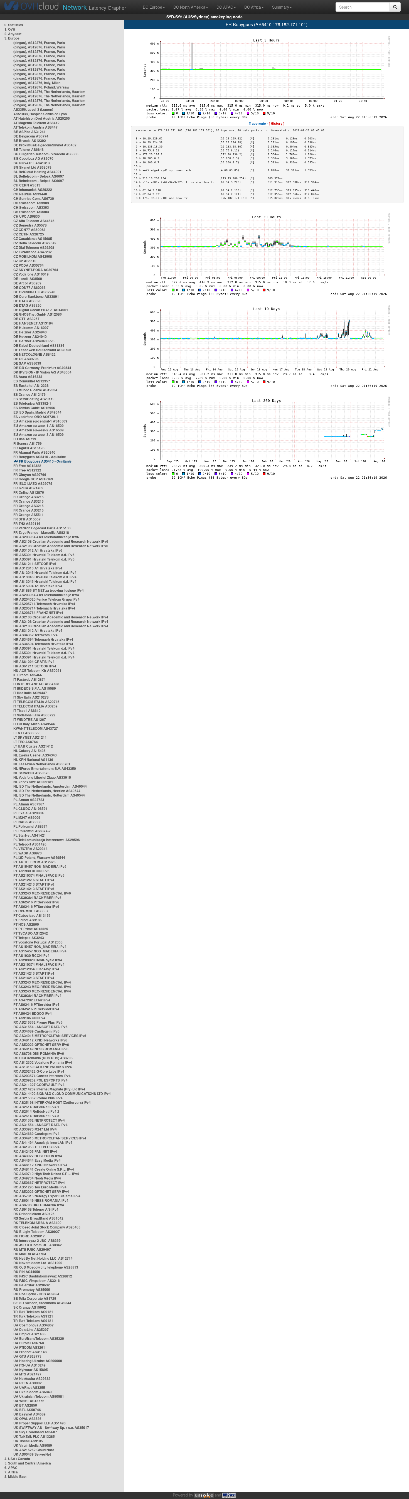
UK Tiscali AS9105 (28, 1440)
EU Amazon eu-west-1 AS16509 (38, 425)
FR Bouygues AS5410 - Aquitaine (39, 456)
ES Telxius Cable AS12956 (34, 407)
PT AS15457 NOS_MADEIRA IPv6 (39, 866)
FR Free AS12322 (27, 465)
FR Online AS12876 (28, 492)
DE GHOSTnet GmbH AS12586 (37, 314)
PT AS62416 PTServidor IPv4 (36, 1004)
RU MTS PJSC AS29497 (32, 1249)
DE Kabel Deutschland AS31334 (38, 345)
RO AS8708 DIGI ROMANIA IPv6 (38, 1053)
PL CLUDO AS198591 (30, 808)
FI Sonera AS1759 (27, 443)
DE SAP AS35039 (27, 363)
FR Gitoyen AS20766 (29, 474)
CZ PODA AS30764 (28, 265)
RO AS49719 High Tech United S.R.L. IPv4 (46, 1173)
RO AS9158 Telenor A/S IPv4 (35, 1209)
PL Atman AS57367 (28, 804)
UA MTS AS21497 (27, 1374)
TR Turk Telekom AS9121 (33, 1311)
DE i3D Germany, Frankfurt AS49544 (42, 367)
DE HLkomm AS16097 (31, 327)
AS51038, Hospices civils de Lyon (40, 113)
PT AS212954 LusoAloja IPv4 (36, 968)
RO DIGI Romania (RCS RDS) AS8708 (43, 1057)
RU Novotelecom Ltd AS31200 (37, 1262)
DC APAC (224, 7)
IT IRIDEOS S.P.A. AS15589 (34, 688)
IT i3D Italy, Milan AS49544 (34, 723)
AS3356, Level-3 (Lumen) (33, 109)
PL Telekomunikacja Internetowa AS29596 (46, 839)
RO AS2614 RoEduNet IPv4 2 (36, 1111)
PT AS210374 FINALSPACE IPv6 (39, 875)
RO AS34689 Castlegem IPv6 (36, 1031)
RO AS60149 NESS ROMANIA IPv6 (40, 1048)
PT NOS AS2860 (26, 924)
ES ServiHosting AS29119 (34, 398)
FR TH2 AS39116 (26, 523)
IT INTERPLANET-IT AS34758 (36, 683)
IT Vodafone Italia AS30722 (34, 714)
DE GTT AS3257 (26, 318)
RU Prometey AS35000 (31, 1289)
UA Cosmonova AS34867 (33, 1325)
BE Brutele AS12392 (29, 140)
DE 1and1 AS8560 (27, 278)
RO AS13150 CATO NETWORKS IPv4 (42, 1066)
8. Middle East (15, 1476)
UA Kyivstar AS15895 (30, 1369)
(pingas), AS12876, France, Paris (39, 42)
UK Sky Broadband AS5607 (35, 1431)
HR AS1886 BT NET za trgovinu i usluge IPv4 (48, 590)
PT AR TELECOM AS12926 (34, 861)
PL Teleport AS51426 (29, 844)
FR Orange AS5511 (28, 514)
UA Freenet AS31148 (30, 1351)
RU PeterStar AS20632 (31, 1284)
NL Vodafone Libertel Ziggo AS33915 (42, 777)
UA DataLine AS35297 (31, 1329)
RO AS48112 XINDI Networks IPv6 (40, 1040)
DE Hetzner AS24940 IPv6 (34, 340)
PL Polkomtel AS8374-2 (32, 830)
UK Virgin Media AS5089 (32, 1445)
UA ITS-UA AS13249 (29, 1365)
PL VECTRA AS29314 (30, 848)
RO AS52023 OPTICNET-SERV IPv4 (41, 1191)
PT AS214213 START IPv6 (33, 884)
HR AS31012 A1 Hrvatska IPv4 (37, 630)
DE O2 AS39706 (26, 358)
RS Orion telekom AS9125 (34, 1213)
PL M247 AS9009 (26, 817)
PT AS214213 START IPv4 (33, 973)
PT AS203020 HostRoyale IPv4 (37, 959)
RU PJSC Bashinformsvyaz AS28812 (42, 1276)
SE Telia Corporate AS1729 (34, 1298)
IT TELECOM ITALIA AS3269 (35, 706)
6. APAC (11, 1467)
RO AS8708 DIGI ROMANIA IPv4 (38, 1204)
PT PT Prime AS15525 (30, 928)
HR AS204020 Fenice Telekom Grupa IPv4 (46, 599)
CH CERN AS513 (26, 185)
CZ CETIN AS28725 (28, 234)
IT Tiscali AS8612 (27, 710)
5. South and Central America (27, 1463)
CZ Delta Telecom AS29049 (34, 242)
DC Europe (152, 7)
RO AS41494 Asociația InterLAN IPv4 (42, 1142)
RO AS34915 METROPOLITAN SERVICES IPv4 (49, 1138)
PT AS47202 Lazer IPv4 (31, 999)
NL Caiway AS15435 (29, 750)
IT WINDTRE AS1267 (29, 719)
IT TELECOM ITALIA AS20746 (36, 701)
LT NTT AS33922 (26, 732)
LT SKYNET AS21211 (30, 737)
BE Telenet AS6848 (28, 149)
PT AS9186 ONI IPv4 (29, 1017)
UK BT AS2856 (25, 1405)
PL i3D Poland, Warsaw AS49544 (39, 857)
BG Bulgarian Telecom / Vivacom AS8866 (45, 153)
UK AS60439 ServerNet (32, 1454)
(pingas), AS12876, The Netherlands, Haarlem (49, 91)
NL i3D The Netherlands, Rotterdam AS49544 (49, 795)
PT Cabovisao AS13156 (32, 915)
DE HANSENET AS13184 (33, 323)
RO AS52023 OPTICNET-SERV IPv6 (41, 1044)
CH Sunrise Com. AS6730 (33, 198)
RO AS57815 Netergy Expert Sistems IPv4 (46, 1195)
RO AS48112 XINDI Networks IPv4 (40, 1164)
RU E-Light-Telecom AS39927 (36, 1231)
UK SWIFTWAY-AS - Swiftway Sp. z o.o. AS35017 (51, 1427)
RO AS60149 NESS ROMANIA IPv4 (40, 1200)
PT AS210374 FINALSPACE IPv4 (39, 964)
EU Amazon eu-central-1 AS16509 (40, 421)
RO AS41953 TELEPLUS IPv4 (36, 1146)
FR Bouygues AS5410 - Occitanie (45, 461)
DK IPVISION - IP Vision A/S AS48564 (42, 372)
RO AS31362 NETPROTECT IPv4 (39, 1120)
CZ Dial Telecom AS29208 (33, 247)
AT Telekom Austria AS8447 (35, 127)
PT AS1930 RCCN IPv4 (31, 955)
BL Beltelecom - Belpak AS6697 (38, 176)
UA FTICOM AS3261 (29, 1347)
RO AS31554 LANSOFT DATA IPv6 (40, 1026)
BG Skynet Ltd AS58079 (32, 167)
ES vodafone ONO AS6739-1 (35, 416)
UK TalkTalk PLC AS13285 (34, 1436)
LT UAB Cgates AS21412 (33, 746)
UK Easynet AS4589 (29, 1414)
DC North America (189, 7)
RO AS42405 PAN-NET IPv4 (35, 1151)
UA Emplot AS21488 (29, 1333)
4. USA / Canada (17, 1458)
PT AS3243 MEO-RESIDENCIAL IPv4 (42, 982)
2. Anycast (12, 33)
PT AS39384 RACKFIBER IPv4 (37, 995)
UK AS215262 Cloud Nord (33, 1449)
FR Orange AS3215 (28, 496)
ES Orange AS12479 (29, 394)
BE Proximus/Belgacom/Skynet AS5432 (45, 145)
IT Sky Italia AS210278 (31, 697)
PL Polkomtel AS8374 (30, 826)
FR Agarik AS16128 (29, 447)
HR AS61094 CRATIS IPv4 (34, 661)
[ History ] (276, 123)
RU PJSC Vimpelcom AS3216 (36, 1280)
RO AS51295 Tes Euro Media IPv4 (39, 1187)
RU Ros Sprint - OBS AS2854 (36, 1293)
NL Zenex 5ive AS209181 (33, 781)
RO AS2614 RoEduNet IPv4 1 (36, 1106)
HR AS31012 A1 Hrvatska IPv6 (37, 550)
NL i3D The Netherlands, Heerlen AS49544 (46, 790)
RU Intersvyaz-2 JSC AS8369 (37, 1240)
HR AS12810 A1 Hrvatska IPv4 (37, 568)
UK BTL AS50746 (27, 1409)
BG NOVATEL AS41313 (31, 162)
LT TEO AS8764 (25, 741)
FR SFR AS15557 (27, 519)
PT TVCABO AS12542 (30, 933)
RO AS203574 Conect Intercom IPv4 (42, 1075)
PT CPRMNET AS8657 (30, 910)
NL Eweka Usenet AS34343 (35, 755)
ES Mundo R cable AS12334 (35, 389)
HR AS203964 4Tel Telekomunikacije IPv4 (46, 594)
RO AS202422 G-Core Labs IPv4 (38, 1071)
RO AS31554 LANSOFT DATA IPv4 (40, 1124)
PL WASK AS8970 (27, 853)
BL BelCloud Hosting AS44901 (37, 171)
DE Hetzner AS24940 (30, 332)
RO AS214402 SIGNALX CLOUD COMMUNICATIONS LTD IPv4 (62, 1093)
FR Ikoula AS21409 (28, 487)
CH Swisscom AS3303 (31, 202)
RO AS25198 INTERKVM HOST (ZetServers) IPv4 (52, 1102)
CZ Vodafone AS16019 (31, 274)
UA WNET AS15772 (28, 1400)
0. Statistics (13, 24)
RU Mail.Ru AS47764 (29, 1253)
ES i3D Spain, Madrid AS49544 (37, 412)
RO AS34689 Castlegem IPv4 (36, 1133)
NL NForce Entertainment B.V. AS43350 (44, 768)
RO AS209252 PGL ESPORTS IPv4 (40, 1080)
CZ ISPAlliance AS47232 (32, 251)
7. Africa (11, 1472)
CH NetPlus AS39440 (30, 193)
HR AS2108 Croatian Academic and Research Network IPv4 (60, 617)
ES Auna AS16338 (27, 376)
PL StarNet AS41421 (29, 835)
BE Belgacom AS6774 (30, 136)
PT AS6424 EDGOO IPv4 (32, 1013)
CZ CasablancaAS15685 (32, 238)
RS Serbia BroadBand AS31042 (38, 1218)
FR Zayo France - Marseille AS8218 (41, 532)
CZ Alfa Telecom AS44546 (34, 220)
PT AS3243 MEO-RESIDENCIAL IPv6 (42, 893)
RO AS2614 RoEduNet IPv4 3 (36, 1115)
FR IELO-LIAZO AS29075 (32, 483)
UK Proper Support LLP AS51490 (39, 1423)
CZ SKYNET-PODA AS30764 (35, 269)
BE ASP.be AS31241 (29, 131)
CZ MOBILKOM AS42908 (32, 256)
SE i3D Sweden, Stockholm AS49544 (42, 1302)
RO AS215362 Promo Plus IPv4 (38, 1097)
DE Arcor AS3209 (27, 283)
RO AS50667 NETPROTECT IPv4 (39, 1182)
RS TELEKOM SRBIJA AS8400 (37, 1222)
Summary (280, 7)
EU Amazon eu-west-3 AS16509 (38, 434)
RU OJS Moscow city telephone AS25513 (45, 1267)
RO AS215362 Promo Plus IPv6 (38, 1022)
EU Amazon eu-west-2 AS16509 (38, 430)
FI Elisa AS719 (24, 438)
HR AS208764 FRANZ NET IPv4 (38, 612)
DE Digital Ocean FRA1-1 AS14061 (40, 309)
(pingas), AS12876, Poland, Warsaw (41, 87)
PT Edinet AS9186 (27, 919)
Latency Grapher (94, 7)
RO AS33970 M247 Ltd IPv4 (35, 1129)
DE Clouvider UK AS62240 (34, 291)
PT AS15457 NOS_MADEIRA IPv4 (39, 946)
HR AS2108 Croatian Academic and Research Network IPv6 (60, 541)
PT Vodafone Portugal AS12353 (38, 942)
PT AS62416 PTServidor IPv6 (36, 902)
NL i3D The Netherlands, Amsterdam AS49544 (50, 786)
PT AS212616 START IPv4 (33, 879)
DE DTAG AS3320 (27, 300)
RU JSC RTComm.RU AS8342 (37, 1244)
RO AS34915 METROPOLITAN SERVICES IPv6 (49, 1035)
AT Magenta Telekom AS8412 (36, 122)
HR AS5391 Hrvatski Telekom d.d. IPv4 (44, 648)
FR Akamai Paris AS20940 (34, 452)
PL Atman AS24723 (28, 799)
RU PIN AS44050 (26, 1271)
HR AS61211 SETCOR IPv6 (34, 563)
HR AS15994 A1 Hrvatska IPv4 (37, 585)
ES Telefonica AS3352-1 (32, 403)
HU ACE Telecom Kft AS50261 (37, 670)
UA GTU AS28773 (27, 1356)
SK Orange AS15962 (29, 1307)
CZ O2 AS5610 (24, 260)
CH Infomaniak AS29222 (32, 189)
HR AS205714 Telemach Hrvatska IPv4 (44, 603)
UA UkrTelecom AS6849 (32, 1391)
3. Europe (11, 38)
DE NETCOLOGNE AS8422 (34, 354)
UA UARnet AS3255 (29, 1387)
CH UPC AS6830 (26, 216)
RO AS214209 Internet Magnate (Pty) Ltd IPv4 (49, 1089)
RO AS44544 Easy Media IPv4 (37, 1160)
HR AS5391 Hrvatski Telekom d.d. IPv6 (44, 554)
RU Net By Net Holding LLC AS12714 (43, 1258)
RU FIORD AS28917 (29, 1235)
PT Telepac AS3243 (28, 937)
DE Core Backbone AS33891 (36, 296)
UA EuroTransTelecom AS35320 (38, 1338)
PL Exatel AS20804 (28, 812)
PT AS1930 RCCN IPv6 (31, 870)
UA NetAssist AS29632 (31, 1378)
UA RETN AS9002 (27, 1382)
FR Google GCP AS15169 (33, 478)
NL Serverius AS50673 (31, 772)
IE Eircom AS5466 (27, 674)
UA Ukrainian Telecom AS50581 (38, 1396)
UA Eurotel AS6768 (28, 1342)
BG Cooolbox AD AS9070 (33, 158)
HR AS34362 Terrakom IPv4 (35, 634)
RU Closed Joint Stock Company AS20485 (46, 1227)
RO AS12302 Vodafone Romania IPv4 (42, 1062)
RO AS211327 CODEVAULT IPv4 (39, 1084)
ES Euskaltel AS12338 (31, 385)
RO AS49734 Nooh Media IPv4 (37, 1178)
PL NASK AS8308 (27, 821)
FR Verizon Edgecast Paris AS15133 (42, 527)
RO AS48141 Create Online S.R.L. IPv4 (43, 1169)
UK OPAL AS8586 (27, 1418)
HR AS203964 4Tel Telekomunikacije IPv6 (46, 536)
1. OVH (9, 29)
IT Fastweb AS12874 (29, 679)
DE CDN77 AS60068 (29, 287)
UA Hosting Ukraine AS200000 (37, 1360)
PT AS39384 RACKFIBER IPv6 (37, 897)
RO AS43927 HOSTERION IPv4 (37, 1155)
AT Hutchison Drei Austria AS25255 (41, 118)
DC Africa (252, 7)
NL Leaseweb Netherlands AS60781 (41, 763)
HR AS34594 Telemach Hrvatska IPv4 (43, 639)
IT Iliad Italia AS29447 (30, 692)
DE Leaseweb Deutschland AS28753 (42, 349)
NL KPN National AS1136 (33, 759)
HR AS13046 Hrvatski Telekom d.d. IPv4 (45, 572)
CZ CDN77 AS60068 (29, 229)
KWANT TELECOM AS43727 (35, 728)
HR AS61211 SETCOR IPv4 (34, 666)
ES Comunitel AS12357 (31, 381)
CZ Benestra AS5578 (30, 225)
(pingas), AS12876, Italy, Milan (36, 82)
